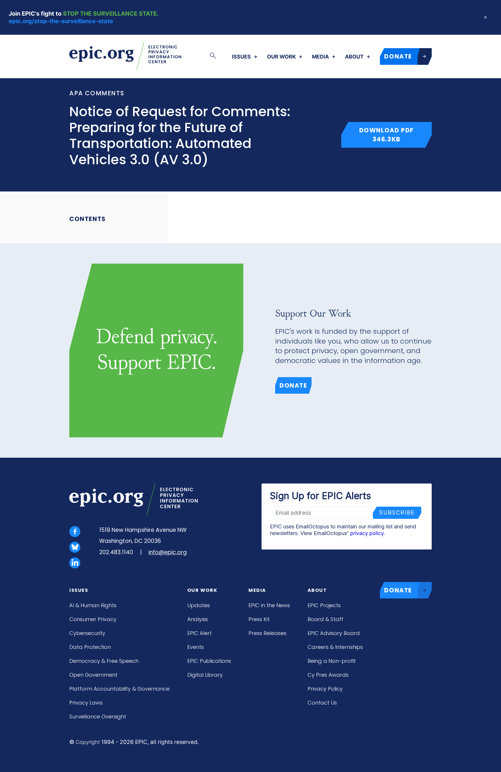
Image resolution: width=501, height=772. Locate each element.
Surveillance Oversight (97, 716)
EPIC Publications (209, 661)
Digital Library (205, 674)
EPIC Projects (324, 605)
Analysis (197, 619)
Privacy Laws (86, 702)
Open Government (93, 674)
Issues (241, 56)
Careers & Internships (335, 647)
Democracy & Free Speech (104, 661)
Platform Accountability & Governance (119, 688)
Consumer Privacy (93, 619)
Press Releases (267, 633)
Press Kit (259, 619)
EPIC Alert (199, 633)
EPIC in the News (269, 605)
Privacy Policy (325, 688)
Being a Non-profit (332, 661)
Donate (293, 385)
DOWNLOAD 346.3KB (395, 135)
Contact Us (322, 702)
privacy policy (367, 533)
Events (195, 647)
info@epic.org (167, 552)
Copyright (88, 742)
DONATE (398, 56)
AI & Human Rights (93, 605)
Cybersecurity (87, 633)
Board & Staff (325, 619)
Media (320, 56)
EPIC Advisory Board (334, 633)
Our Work (281, 56)
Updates (198, 605)
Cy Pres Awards (328, 674)
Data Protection (90, 647)
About (354, 56)
